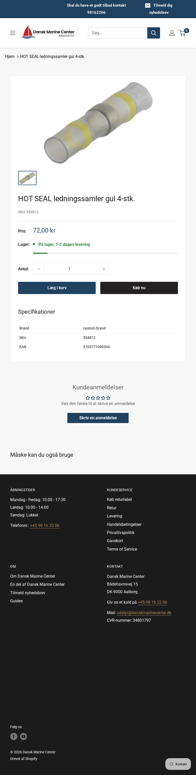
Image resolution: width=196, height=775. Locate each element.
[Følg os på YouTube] (23, 736)
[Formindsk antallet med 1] (38, 269)
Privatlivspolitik (120, 532)
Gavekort (115, 540)
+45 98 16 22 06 (44, 525)
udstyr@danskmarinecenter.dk (144, 612)
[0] (182, 33)
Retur (111, 507)
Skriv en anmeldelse (98, 417)
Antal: (23, 268)
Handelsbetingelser (124, 524)
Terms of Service (122, 549)
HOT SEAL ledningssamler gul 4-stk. (52, 56)
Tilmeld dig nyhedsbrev (161, 9)
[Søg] (153, 33)
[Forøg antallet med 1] (104, 269)
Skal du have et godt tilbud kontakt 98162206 (96, 9)
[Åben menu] (12, 33)
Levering (114, 516)
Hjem (10, 56)
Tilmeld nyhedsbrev (27, 592)
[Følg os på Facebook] (13, 736)
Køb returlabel (119, 499)
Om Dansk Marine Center (32, 576)
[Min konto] (172, 33)
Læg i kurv (57, 287)
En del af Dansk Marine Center (37, 584)
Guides (16, 601)
